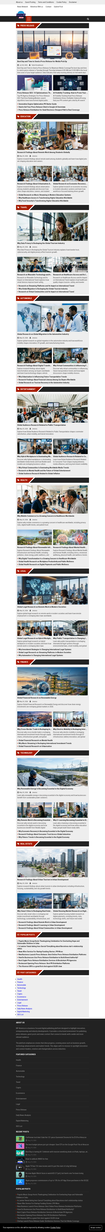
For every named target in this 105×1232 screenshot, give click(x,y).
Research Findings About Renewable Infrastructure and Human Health (34, 547)
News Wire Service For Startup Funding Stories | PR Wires (41, 952)
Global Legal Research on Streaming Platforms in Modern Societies (45, 652)
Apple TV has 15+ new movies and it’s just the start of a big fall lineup (51, 1166)
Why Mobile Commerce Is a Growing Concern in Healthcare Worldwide (45, 516)
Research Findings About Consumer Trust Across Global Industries (45, 834)
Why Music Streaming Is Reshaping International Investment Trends (45, 743)
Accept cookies (96, 1228)
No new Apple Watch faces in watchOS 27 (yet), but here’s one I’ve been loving (54, 1173)
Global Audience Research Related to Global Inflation (39, 474)
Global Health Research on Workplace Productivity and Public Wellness (46, 561)
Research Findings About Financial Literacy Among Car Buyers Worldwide (47, 380)
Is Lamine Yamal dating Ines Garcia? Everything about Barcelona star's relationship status (50, 947)
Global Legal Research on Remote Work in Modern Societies (41, 607)
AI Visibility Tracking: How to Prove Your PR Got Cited (70, 93)
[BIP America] (21, 15)
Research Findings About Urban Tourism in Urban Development (43, 879)
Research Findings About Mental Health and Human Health (70, 547)
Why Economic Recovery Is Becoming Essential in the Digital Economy (46, 831)
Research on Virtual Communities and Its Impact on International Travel (46, 292)
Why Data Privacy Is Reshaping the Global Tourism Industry (41, 243)
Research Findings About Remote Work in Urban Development (43, 922)
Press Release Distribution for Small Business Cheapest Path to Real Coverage (49, 110)
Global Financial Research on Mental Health (36, 740)
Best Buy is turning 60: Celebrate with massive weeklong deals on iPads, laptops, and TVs (57, 1152)
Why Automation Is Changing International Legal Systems (41, 655)
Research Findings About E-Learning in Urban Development (42, 925)
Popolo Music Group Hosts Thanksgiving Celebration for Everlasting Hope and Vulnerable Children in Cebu (48, 942)
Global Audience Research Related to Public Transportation (41, 425)
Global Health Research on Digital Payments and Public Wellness (44, 564)
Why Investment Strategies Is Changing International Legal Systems (45, 649)
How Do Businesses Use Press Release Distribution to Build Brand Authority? (48, 957)
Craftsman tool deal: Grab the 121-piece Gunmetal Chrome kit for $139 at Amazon (56, 1137)
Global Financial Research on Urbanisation (35, 746)
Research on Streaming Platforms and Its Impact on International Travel (46, 286)
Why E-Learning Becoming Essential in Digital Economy (70, 820)
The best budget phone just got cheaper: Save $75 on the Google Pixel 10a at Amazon (57, 1144)
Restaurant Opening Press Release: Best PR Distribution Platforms (44, 963)
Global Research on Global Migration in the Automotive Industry (43, 334)
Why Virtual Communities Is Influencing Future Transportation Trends (70, 365)
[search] (88, 19)
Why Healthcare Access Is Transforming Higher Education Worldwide (45, 198)
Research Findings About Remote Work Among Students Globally (43, 152)
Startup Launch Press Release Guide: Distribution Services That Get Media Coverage (48, 1221)
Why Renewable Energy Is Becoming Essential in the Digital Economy (45, 789)
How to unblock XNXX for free (37, 1159)
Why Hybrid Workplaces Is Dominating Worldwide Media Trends (34, 456)
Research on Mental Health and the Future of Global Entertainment (44, 471)
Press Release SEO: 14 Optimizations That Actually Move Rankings (34, 93)
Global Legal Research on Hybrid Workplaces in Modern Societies (34, 638)
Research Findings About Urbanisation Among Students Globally (34, 184)
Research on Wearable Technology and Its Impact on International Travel (34, 275)
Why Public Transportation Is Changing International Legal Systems (70, 638)
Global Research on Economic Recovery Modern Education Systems (70, 184)
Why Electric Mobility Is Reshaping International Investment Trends (70, 729)
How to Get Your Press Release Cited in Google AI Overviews (42, 107)
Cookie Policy (55, 1227)
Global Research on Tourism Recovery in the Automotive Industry (44, 383)
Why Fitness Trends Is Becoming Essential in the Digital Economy (44, 837)
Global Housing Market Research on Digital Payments (70, 911)
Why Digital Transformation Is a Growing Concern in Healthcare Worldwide (47, 559)
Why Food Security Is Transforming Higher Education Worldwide (43, 201)
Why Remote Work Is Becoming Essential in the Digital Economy (34, 820)
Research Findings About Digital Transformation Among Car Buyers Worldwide (34, 365)
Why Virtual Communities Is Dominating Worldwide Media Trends (44, 468)
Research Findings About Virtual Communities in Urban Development (45, 928)
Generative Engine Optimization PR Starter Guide (38, 104)
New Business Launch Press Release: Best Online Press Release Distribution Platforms (52, 954)
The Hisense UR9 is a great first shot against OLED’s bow (40, 966)
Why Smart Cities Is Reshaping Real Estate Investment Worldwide (34, 911)
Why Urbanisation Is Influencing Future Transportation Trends (43, 377)
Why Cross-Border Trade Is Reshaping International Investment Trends (34, 729)
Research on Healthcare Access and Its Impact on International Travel (70, 275)
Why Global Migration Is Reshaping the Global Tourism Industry (43, 289)
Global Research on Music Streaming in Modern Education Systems (45, 195)
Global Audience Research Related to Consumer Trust (70, 456)
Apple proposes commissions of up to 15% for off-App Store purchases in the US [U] (57, 1180)
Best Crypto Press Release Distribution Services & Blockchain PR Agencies (48, 960)
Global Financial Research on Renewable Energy (36, 698)
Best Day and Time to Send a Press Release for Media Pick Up (42, 61)
